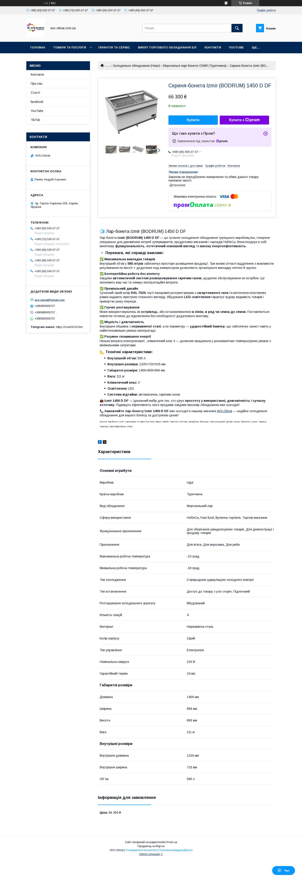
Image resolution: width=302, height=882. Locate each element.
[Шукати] (237, 28)
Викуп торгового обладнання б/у (167, 47)
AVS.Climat (224, 411)
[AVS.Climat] (35, 36)
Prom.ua (172, 842)
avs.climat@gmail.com (50, 299)
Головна (37, 47)
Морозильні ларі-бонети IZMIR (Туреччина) (194, 65)
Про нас (36, 83)
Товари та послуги (69, 47)
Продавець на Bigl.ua (151, 846)
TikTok (35, 120)
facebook (37, 101)
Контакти (213, 47)
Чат (287, 870)
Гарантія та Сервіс (114, 47)
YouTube (236, 47)
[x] (104, 442)
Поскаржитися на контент (141, 850)
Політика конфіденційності (176, 850)
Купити (193, 120)
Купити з (236, 120)
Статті (35, 92)
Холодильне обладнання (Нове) (136, 65)
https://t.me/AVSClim (69, 327)
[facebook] (100, 442)
